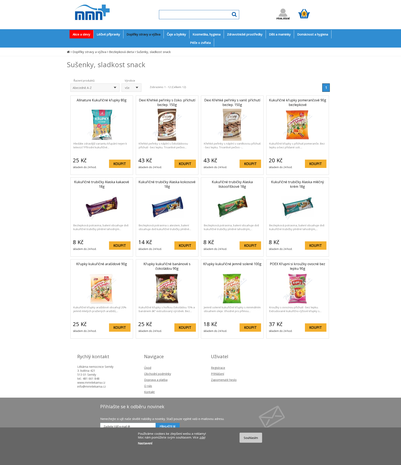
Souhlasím (251, 438)
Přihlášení (217, 374)
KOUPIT (119, 163)
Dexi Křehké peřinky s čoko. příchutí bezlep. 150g (167, 102)
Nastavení (145, 443)
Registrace (218, 368)
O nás (148, 386)
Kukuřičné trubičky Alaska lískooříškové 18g (232, 184)
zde (202, 437)
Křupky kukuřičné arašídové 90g (101, 264)
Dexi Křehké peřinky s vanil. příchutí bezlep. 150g (232, 102)
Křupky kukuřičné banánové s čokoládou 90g (166, 266)
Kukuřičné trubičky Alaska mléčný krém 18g (297, 184)
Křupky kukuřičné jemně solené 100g (232, 264)
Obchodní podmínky (157, 374)
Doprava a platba (156, 380)
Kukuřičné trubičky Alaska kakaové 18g (101, 184)
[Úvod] (68, 52)
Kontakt (149, 392)
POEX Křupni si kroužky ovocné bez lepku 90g (297, 266)
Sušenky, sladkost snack (154, 52)
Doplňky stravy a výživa (89, 52)
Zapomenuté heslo (224, 380)
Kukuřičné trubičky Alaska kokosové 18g (166, 184)
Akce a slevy (81, 34)
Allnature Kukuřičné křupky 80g (102, 100)
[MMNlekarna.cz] (104, 24)
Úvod (147, 368)
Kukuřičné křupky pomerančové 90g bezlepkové (297, 102)
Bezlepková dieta (121, 52)
